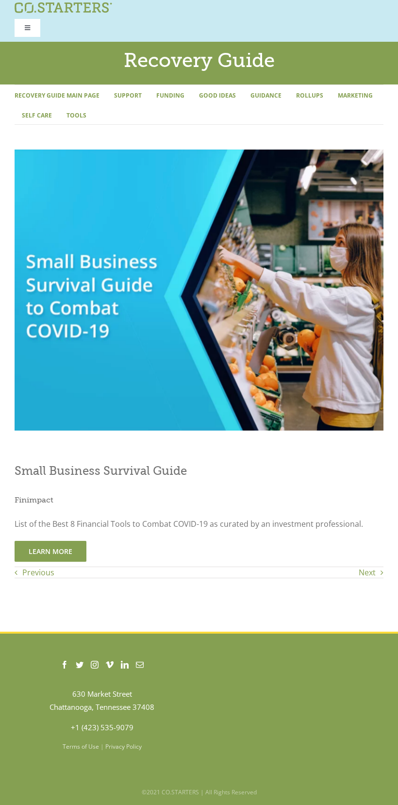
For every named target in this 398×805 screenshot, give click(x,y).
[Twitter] (79, 665)
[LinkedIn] (125, 665)
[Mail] (140, 665)
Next (367, 572)
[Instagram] (95, 665)
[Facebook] (64, 665)
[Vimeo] (110, 665)
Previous (38, 572)
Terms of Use (81, 746)
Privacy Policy (123, 746)
